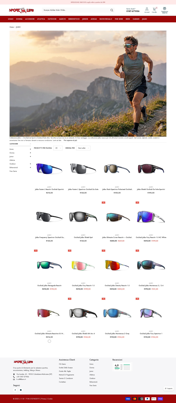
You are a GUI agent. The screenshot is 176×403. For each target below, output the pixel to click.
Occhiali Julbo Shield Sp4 (83, 237)
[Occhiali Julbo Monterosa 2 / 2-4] (151, 265)
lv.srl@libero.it (21, 379)
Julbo (49, 187)
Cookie (50, 399)
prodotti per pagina (43, 148)
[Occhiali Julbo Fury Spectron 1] (151, 313)
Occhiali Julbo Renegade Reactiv (49, 285)
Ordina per (70, 148)
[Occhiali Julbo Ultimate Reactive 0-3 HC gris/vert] (49, 313)
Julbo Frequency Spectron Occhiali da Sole (49, 237)
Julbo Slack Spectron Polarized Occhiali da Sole (117, 189)
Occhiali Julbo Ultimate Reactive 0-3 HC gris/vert (49, 333)
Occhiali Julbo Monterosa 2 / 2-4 (151, 285)
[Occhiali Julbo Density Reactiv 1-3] (117, 265)
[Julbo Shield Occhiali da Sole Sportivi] (151, 168)
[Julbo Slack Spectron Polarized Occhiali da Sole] (117, 168)
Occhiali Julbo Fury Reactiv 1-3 (83, 285)
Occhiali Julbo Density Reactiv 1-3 (117, 285)
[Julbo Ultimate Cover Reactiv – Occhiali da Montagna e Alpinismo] (117, 217)
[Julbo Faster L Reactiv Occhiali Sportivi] (49, 168)
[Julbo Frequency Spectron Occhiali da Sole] (49, 217)
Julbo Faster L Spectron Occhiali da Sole (83, 189)
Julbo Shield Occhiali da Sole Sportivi (151, 189)
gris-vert (49, 341)
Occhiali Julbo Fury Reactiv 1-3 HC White (151, 237)
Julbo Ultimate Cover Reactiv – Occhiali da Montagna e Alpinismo (117, 237)
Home (12, 27)
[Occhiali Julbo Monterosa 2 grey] (117, 313)
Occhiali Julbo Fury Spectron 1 (151, 333)
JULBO (18, 27)
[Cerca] (78, 10)
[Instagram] (21, 390)
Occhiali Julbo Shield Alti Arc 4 (83, 333)
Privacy (43, 399)
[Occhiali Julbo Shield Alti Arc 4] (83, 313)
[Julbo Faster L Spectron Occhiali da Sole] (83, 168)
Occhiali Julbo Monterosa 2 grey (117, 333)
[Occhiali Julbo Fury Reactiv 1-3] (83, 265)
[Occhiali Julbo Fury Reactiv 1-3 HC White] (151, 217)
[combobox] (75, 10)
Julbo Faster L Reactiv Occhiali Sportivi (49, 189)
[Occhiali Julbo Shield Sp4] (83, 217)
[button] (20, 149)
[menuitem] (20, 149)
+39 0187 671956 (22, 377)
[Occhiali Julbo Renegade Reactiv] (49, 265)
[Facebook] (15, 390)
